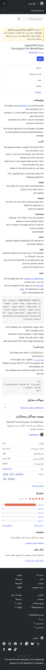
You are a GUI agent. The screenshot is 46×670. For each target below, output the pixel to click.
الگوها (19, 587)
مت (41, 619)
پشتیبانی (38, 92)
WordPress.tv (37, 607)
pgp (4, 479)
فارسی (35, 638)
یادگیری (41, 595)
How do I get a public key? (32, 408)
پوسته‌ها (19, 579)
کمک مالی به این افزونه (34, 560)
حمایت (18, 603)
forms (12, 474)
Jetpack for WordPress (33, 278)
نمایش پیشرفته (38, 485)
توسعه (38, 86)
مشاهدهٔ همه (7, 525)
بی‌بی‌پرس (38, 623)
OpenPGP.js (23, 105)
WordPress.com (36, 615)
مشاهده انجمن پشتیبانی (34, 543)
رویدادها (19, 599)
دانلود (40, 59)
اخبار (42, 579)
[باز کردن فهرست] (4, 3)
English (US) (7, 469)
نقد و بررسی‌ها (35, 74)
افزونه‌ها (18, 583)
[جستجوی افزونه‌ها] (18, 18)
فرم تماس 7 (39, 359)
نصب (39, 80)
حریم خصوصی (38, 587)
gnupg (5, 474)
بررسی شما (39, 525)
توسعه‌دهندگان (38, 603)
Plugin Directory (37, 11)
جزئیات (38, 67)
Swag (18, 607)
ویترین (19, 575)
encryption (19, 474)
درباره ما (40, 575)
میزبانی (41, 583)
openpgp (11, 479)
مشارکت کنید (16, 595)
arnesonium (33, 52)
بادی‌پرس (39, 627)
